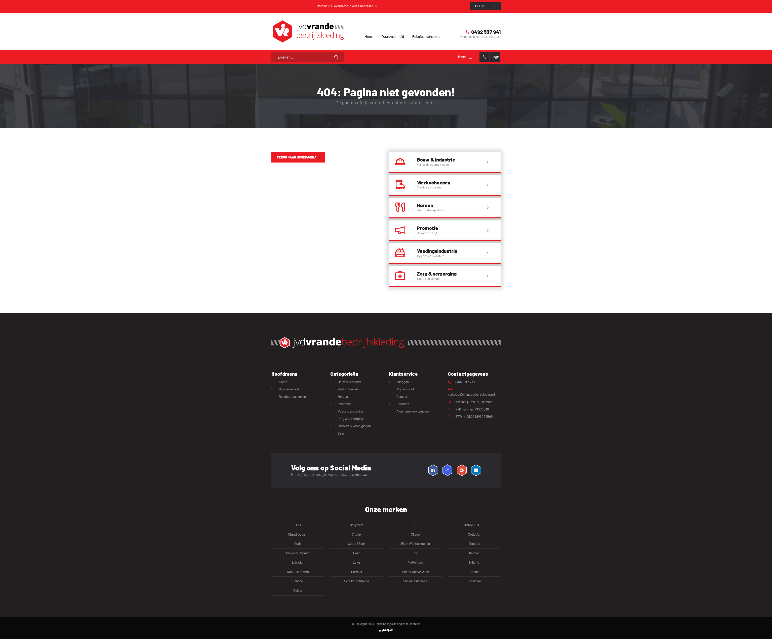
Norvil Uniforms (298, 572)
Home (369, 36)
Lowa (356, 562)
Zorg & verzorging (350, 419)
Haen (356, 553)
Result (474, 572)
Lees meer (483, 6)
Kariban (474, 553)
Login (495, 57)
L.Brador (298, 562)
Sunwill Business (415, 581)
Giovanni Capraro (298, 553)
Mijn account (405, 389)
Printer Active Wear (415, 572)
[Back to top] (764, 631)
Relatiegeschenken (426, 36)
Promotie (344, 404)
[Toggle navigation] (471, 57)
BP (415, 525)
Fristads (474, 544)
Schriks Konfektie (356, 581)
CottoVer (474, 534)
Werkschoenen (348, 389)
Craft (297, 544)
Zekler (297, 591)
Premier (356, 572)
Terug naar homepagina (296, 157)
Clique (415, 534)
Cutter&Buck (356, 544)
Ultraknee (474, 581)
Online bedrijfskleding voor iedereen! (398, 624)
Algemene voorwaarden (413, 411)
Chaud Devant (297, 534)
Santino (298, 581)
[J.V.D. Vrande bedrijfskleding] (307, 31)
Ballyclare (356, 525)
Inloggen (402, 382)
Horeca (343, 397)
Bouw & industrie (349, 382)
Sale (341, 433)
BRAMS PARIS (474, 525)
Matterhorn (415, 562)
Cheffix (356, 534)
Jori (415, 553)
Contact (401, 397)
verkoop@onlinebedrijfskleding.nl (471, 394)
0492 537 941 (465, 382)
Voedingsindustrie (350, 411)
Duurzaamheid (393, 36)
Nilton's (474, 562)
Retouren (402, 404)
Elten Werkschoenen (415, 544)
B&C (298, 525)
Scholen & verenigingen (354, 426)
